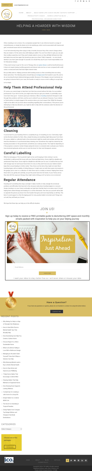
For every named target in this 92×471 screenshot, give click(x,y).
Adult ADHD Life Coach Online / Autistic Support (54, 12)
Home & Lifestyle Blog (56, 16)
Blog (47, 460)
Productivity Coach (36, 16)
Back (48, 30)
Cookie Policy (43, 462)
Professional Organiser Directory (47, 19)
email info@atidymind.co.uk (21, 5)
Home (21, 12)
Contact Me (56, 311)
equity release (42, 65)
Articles (57, 460)
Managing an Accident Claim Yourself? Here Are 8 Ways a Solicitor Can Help (11, 356)
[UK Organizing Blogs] (11, 301)
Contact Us (7, 5)
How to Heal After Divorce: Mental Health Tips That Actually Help (11, 330)
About (37, 460)
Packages (9, 447)
